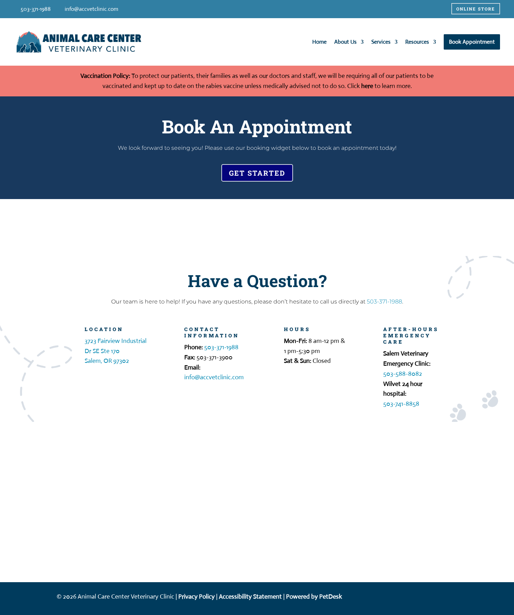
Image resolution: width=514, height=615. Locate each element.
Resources (417, 41)
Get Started (257, 172)
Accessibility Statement (250, 596)
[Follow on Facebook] (461, 597)
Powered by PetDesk (314, 596)
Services (381, 41)
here (367, 86)
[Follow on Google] (475, 597)
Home (319, 41)
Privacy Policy (196, 596)
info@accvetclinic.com (91, 9)
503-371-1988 (384, 301)
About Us (345, 41)
